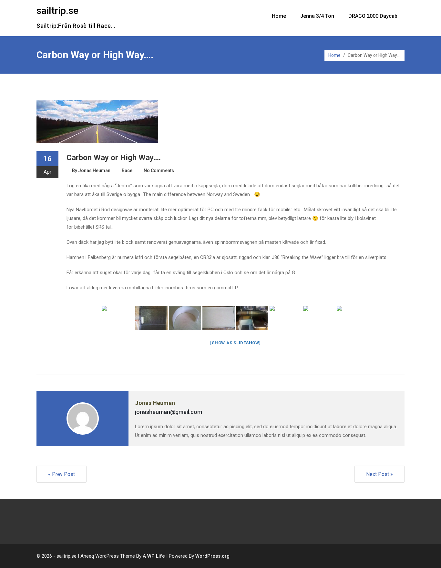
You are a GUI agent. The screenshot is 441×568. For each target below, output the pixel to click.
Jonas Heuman (94, 170)
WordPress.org (212, 556)
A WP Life (154, 556)
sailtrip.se (57, 10)
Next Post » (379, 474)
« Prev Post (61, 474)
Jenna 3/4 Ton (317, 16)
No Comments (159, 170)
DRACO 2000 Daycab (372, 16)
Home (279, 16)
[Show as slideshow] (235, 342)
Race (127, 170)
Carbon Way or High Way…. (114, 157)
